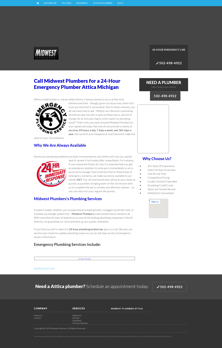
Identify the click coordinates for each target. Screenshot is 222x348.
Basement (82, 3)
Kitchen (66, 3)
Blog (120, 3)
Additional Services (44, 268)
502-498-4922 (165, 96)
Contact (37, 318)
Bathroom (50, 3)
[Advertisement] (111, 25)
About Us (38, 315)
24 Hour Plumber (102, 3)
